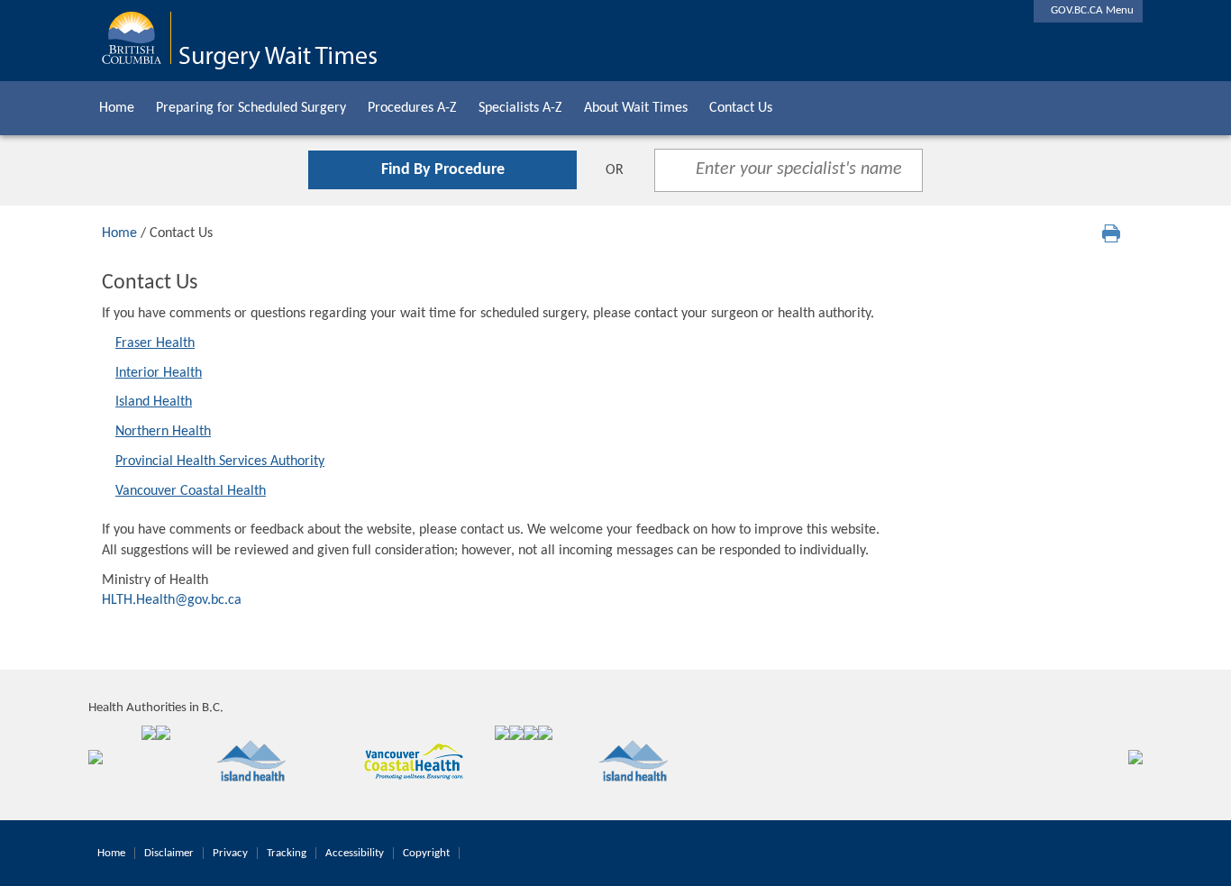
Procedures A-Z (412, 108)
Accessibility (354, 853)
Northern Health (163, 432)
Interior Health (158, 373)
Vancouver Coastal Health (190, 491)
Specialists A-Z (520, 108)
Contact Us (740, 108)
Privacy (230, 853)
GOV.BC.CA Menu (1088, 10)
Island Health (153, 402)
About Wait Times (636, 108)
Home (116, 108)
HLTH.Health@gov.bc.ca (172, 600)
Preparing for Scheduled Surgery (251, 108)
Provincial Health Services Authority (219, 461)
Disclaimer (169, 853)
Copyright (426, 853)
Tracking (286, 853)
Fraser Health (155, 343)
